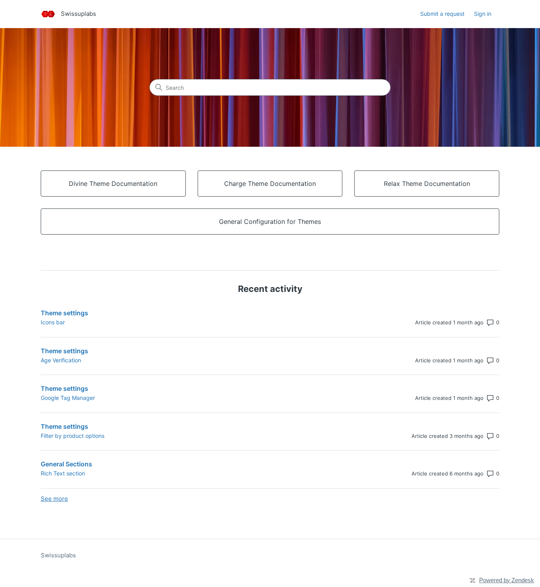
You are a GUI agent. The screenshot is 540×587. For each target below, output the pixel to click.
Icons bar (53, 322)
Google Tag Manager (68, 397)
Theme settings (64, 313)
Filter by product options (72, 435)
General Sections (66, 464)
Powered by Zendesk (506, 580)
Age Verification (61, 360)
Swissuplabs (58, 555)
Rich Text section (63, 473)
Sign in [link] (482, 13)
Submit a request (442, 13)
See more (54, 498)
